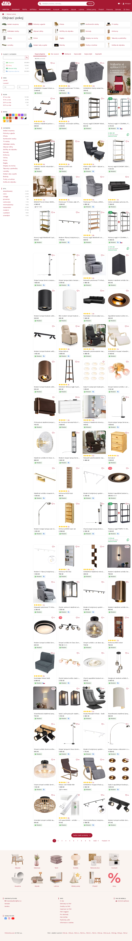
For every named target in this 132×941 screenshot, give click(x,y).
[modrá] (13, 115)
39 (79, 617)
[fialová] (22, 115)
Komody (6, 152)
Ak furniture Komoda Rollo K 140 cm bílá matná (75, 422)
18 (128, 141)
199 (79, 63)
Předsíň (95, 886)
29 (79, 177)
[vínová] (16, 118)
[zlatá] (4, 121)
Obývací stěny (8, 147)
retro (5, 194)
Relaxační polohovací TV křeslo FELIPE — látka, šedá (77, 88)
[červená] (10, 115)
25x (68, 199)
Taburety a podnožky (10, 168)
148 (79, 326)
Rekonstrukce (95, 868)
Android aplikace (123, 901)
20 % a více (7, 102)
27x (118, 640)
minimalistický (8, 205)
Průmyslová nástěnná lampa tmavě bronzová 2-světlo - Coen (55, 422)
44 (54, 724)
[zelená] (4, 118)
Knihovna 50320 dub (66, 493)
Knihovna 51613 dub (65, 166)
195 (128, 617)
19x (93, 164)
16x (68, 384)
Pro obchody (64, 914)
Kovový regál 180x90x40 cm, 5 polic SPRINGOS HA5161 (101, 237)
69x (68, 818)
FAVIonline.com (10, 933)
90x (93, 199)
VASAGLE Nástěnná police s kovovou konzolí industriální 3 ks (55, 124)
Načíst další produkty (80, 835)
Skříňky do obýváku (10, 149)
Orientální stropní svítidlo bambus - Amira (48, 820)
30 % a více (7, 105)
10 (103, 504)
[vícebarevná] (22, 118)
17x (118, 349)
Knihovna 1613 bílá (65, 572)
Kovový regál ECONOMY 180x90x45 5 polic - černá (100, 124)
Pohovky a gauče (9, 133)
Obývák (37, 886)
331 (79, 546)
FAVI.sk (65, 933)
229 (78, 141)
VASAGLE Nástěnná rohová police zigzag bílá (98, 422)
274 (103, 63)
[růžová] (19, 115)
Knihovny (6, 155)
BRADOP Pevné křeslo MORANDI (45, 202)
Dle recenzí (55, 54)
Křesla (5, 136)
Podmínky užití (65, 920)
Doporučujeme (40, 54)
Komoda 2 (111, 458)
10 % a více (7, 100)
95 (79, 759)
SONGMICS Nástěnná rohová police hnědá (97, 572)
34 (128, 653)
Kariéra (7, 906)
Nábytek (17, 868)
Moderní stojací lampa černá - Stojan (71, 458)
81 (103, 397)
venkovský (7, 202)
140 (103, 759)
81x (44, 676)
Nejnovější (77, 54)
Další (95, 840)
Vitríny (5, 158)
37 (54, 617)
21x (68, 121)
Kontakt (7, 903)
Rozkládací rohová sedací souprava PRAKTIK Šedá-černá (102, 316)
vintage (5, 196)
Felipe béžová (63, 351)
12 (103, 98)
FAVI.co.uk (107, 933)
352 (78, 362)
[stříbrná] (7, 121)
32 (103, 433)
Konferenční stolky (9, 139)
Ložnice (56, 886)
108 (103, 688)
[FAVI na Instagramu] (9, 918)
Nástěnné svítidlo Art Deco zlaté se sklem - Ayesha (51, 458)
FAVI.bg (114, 933)
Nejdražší (98, 54)
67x (93, 455)
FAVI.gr (119, 933)
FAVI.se (100, 933)
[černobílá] (25, 118)
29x (93, 420)
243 (54, 63)
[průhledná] (19, 118)
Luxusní (6, 83)
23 (128, 433)
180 (54, 141)
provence (6, 199)
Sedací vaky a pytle (10, 174)
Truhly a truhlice (9, 179)
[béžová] (13, 118)
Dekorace (37, 868)
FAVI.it (94, 933)
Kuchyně (114, 868)
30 (54, 582)
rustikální (6, 213)
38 (79, 724)
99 (128, 177)
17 (128, 724)
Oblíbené (68, 54)
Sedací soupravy (8, 130)
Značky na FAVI (65, 906)
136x (69, 86)
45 (79, 212)
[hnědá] (10, 118)
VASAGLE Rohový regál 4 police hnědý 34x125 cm (76, 387)
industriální (7, 207)
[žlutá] (16, 115)
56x (68, 349)
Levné (5, 80)
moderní (6, 210)
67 (79, 468)
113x (44, 199)
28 (54, 212)
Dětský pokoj (75, 886)
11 (79, 255)
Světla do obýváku (9, 182)
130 (128, 326)
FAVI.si (125, 933)
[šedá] (25, 115)
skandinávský (7, 191)
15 (54, 504)
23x (93, 569)
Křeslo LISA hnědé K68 (66, 785)
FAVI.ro (76, 933)
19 (103, 255)
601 (103, 291)
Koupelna (18, 886)
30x (44, 86)
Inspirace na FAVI (66, 909)
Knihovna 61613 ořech (115, 643)
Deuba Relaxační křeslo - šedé (93, 714)
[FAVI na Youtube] (13, 918)
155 (54, 653)
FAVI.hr (88, 933)
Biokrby (5, 176)
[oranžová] (7, 118)
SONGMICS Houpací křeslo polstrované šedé (49, 88)
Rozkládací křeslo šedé (42, 678)
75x (93, 349)
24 (128, 795)
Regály (5, 163)
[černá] (7, 115)
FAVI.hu (82, 933)
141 (54, 177)
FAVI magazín (64, 912)
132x (93, 86)
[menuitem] (5, 9)
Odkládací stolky (9, 144)
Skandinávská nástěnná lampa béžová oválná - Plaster (52, 714)
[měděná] (10, 121)
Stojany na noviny (9, 166)
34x (44, 164)
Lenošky (6, 171)
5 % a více (6, 97)
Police (5, 160)
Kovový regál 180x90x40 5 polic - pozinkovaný (49, 237)
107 (103, 177)
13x (118, 199)
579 (78, 397)
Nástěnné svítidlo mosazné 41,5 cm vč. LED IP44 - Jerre (53, 493)
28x (93, 235)
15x (68, 782)
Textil (56, 868)
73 (103, 326)
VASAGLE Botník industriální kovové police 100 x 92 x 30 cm (54, 166)
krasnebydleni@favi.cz (14, 901)
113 (79, 433)
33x (93, 313)
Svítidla (75, 868)
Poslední (104, 840)
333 (78, 98)
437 (103, 546)
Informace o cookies (66, 922)
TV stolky (6, 141)
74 (103, 141)
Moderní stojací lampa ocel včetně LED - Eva (49, 529)
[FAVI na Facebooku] (6, 918)
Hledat (90, 3)
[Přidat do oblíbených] (128, 98)
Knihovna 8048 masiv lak (67, 529)
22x (93, 278)
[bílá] (4, 115)
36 (54, 795)
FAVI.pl (71, 933)
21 (54, 255)
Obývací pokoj (11, 14)
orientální (6, 215)
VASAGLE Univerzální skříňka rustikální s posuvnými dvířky (79, 124)
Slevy (114, 886)
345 (54, 98)
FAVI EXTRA (63, 917)
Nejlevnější (88, 54)
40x (44, 121)
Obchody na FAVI (65, 903)
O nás (62, 901)
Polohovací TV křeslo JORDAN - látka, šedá (98, 202)
